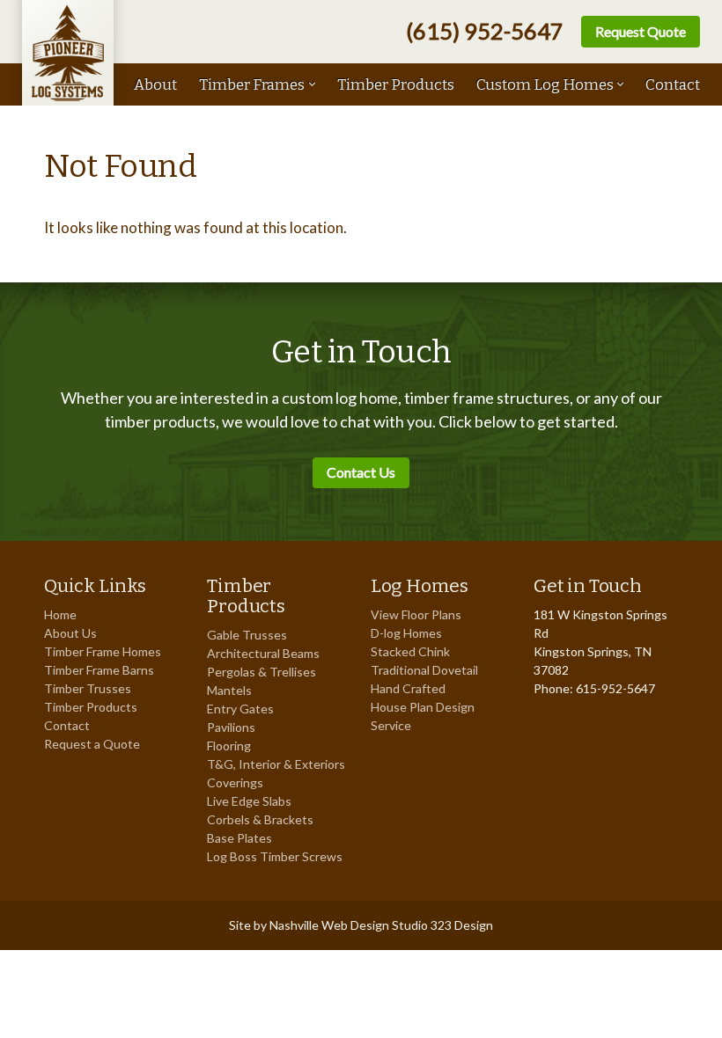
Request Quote (640, 31)
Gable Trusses (247, 634)
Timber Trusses (87, 688)
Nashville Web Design (329, 924)
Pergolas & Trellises (261, 671)
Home (60, 614)
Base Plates (239, 837)
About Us (70, 632)
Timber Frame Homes (102, 651)
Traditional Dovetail (424, 669)
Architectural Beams (263, 653)
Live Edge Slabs (249, 800)
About (155, 85)
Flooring (229, 745)
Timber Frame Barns (99, 669)
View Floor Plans (416, 614)
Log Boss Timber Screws (275, 856)
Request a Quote (92, 743)
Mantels (229, 690)
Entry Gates (240, 708)
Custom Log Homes (545, 85)
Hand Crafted (408, 688)
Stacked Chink (410, 651)
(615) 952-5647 (485, 31)
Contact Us (361, 472)
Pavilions (231, 727)
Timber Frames (252, 85)
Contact (672, 85)
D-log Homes (406, 632)
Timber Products (395, 85)
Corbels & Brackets (260, 819)
